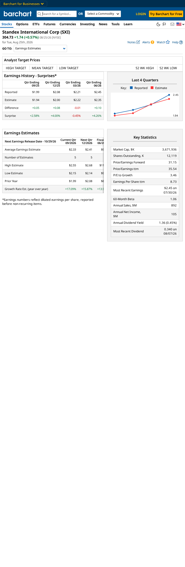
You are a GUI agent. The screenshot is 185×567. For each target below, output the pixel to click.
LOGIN (141, 14)
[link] (177, 42)
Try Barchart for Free (166, 14)
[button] (180, 24)
